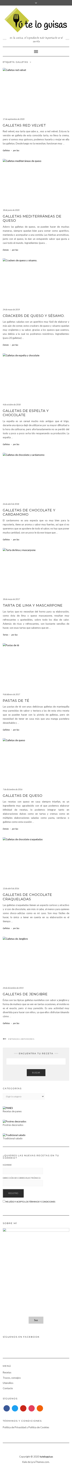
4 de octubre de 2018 (11, 404)
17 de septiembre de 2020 (13, 119)
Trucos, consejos (12, 1377)
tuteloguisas (46, 1456)
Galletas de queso (22, 796)
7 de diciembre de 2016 (12, 789)
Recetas (7, 1372)
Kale (24, 1461)
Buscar (36, 1072)
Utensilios (8, 1382)
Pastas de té (16, 701)
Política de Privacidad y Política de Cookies (26, 1427)
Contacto (8, 1388)
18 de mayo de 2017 (11, 599)
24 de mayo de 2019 (11, 309)
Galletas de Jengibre (25, 994)
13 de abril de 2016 (11, 888)
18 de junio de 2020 (11, 210)
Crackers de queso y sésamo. (34, 316)
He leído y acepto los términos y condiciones (30, 1201)
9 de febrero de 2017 (11, 694)
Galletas (6, 150)
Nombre (7, 1165)
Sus (36, 1320)
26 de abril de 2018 (11, 504)
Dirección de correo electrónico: (22, 1178)
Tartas (5, 634)
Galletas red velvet (24, 125)
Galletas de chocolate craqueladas (27, 897)
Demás (6, 250)
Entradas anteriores (21, 1039)
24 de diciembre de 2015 (13, 988)
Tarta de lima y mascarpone (33, 605)
